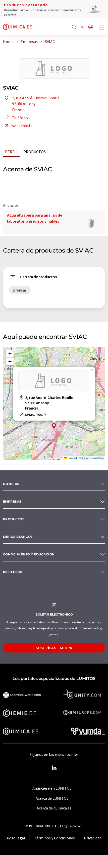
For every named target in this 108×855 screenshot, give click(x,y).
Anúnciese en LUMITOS (52, 788)
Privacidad (92, 837)
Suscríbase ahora (54, 647)
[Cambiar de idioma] (90, 27)
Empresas (12, 501)
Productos (34, 151)
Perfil (11, 151)
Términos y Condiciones (54, 837)
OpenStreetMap (93, 458)
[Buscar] (74, 27)
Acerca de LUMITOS (52, 798)
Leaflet (72, 458)
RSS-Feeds (12, 572)
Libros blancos (18, 537)
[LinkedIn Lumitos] (54, 768)
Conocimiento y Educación (29, 554)
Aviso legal (16, 837)
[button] (54, 426)
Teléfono (20, 117)
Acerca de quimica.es (54, 807)
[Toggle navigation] (101, 27)
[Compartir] (82, 27)
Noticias (11, 484)
